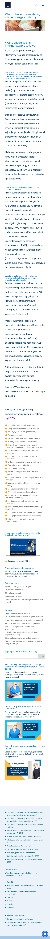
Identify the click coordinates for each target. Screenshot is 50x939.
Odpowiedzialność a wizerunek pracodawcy (25, 512)
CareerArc (35, 391)
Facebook (10, 907)
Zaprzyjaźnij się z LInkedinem (19, 465)
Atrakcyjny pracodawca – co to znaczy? (21, 853)
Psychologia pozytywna (14, 590)
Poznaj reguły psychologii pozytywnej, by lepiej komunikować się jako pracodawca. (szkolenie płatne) (22, 573)
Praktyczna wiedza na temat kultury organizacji (24, 620)
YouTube (10, 901)
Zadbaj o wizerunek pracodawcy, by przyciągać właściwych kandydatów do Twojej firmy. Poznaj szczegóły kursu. (24, 754)
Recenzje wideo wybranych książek (20, 919)
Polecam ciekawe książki (16, 915)
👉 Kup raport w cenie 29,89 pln (18, 561)
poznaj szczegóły (13, 677)
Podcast (10, 897)
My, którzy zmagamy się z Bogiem (18, 586)
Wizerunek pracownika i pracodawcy (22, 492)
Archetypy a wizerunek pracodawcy (22, 432)
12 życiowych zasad (13, 593)
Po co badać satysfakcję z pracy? (19, 846)
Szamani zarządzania (13, 596)
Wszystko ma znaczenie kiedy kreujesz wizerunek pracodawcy (22, 496)
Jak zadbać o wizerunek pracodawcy (22, 425)
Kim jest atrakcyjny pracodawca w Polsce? (24, 438)
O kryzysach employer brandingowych (23, 489)
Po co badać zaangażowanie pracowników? (23, 849)
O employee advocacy (16, 468)
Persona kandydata (15, 435)
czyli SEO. (10, 418)
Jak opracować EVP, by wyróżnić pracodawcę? (23, 623)
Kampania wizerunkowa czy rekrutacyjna (23, 428)
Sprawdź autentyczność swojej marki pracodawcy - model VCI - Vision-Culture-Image (24, 446)
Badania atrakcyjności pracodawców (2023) (23, 856)
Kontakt (10, 882)
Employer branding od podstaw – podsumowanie (24, 617)
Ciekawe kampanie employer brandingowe (22, 638)
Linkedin (10, 904)
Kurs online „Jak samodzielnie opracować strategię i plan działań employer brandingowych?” (25, 673)
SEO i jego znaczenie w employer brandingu (25, 515)
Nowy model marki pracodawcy (17, 613)
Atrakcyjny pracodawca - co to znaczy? (23, 441)
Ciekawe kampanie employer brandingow (24, 462)
